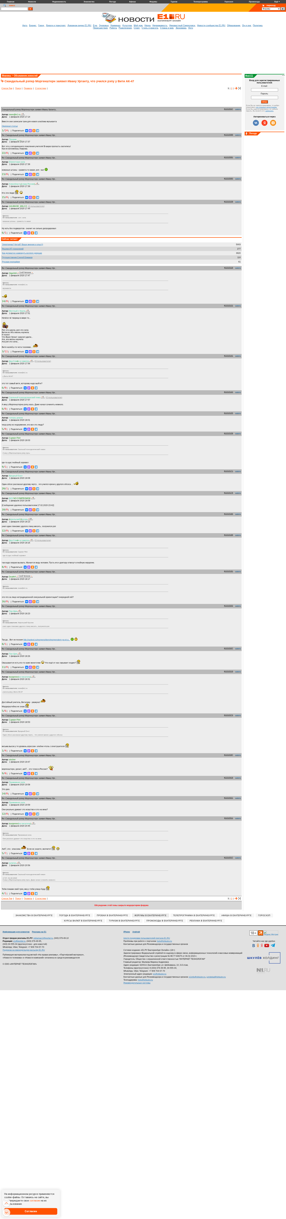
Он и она (246, 25)
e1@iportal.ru (19, 941)
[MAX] (30, 130)
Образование (233, 25)
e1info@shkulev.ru (197, 977)
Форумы (6, 75)
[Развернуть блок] (247, 133)
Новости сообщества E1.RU (211, 25)
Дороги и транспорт (56, 25)
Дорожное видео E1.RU (79, 25)
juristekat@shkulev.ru (216, 977)
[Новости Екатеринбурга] (109, 23)
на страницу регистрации (266, 107)
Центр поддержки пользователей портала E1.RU (146, 938)
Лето (190, 28)
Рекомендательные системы (136, 983)
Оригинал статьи (10, 126)
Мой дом (138, 25)
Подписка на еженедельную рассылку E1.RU (24, 950)
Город (41, 25)
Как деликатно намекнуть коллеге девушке (22, 253)
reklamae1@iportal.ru (43, 938)
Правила (28, 88)
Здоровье (104, 25)
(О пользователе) (36, 206)
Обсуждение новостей (26, 75)
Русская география (11, 262)
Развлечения (125, 28)
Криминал (115, 25)
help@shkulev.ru (164, 941)
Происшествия (100, 28)
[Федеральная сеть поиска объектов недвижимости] (263, 970)
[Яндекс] (264, 123)
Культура (127, 25)
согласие (35, 1200)
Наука (147, 25)
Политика (257, 25)
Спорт (137, 28)
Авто (24, 25)
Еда (95, 25)
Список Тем (6, 88)
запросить (269, 111)
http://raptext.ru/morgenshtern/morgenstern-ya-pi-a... (46, 640)
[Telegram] (37, 130)
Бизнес (32, 25)
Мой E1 (249, 75)
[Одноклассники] (33, 130)
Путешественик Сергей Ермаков (17, 257)
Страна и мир (166, 28)
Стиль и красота (150, 28)
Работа (113, 28)
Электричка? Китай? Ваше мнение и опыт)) (22, 244)
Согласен (31, 1211)
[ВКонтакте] (26, 130)
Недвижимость (159, 25)
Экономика (180, 28)
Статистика (40, 88)
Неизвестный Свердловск (182, 25)
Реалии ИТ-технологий (13, 249)
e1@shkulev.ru (159, 974)
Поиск (18, 88)
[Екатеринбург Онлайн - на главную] (171, 23)
